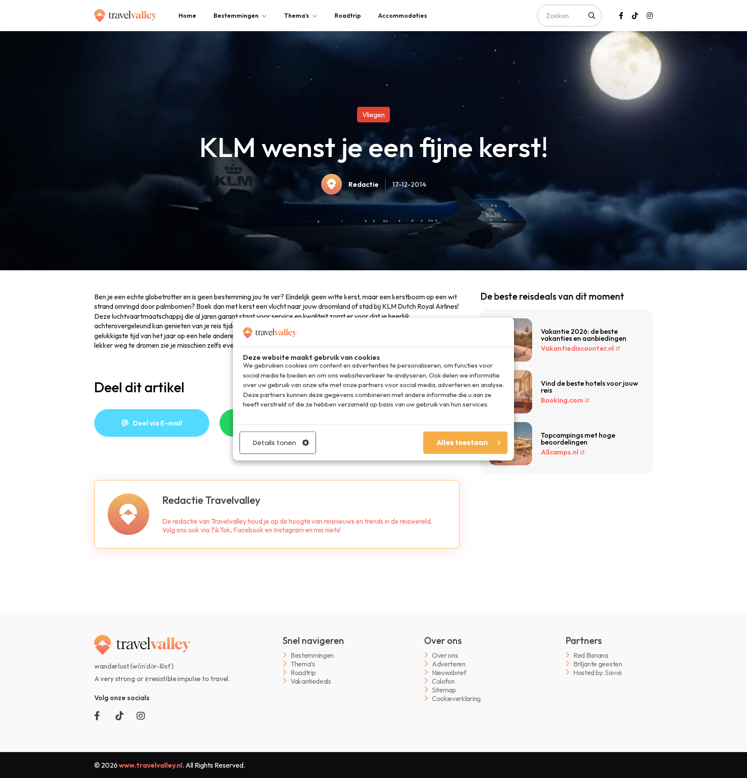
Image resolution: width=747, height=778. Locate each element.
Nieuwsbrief (449, 672)
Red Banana (590, 655)
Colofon (443, 681)
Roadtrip (348, 15)
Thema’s (296, 15)
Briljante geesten (597, 664)
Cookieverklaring (456, 698)
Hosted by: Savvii (597, 672)
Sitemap (444, 689)
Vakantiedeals (310, 681)
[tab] (187, 15)
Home (187, 15)
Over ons (445, 655)
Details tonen (274, 442)
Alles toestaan (462, 442)
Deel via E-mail (157, 423)
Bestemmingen (236, 15)
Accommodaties (402, 15)
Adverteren (449, 664)
